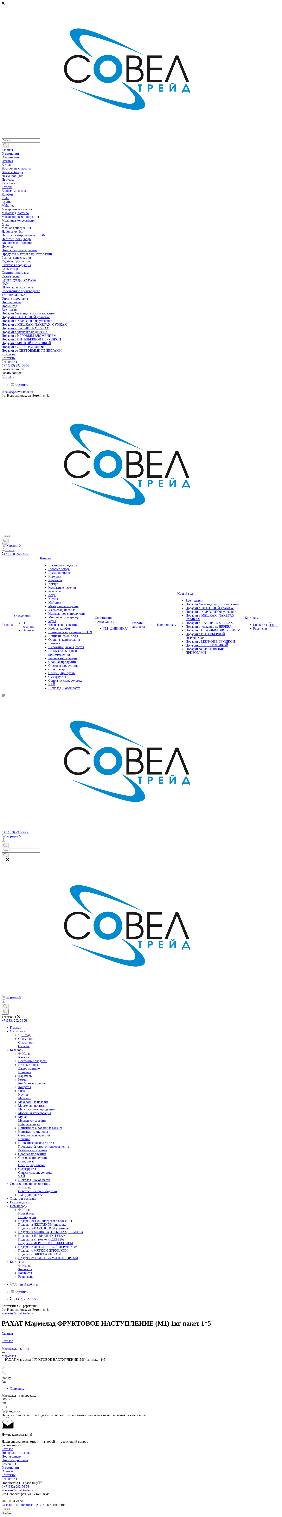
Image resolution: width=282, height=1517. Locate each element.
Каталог (24, 1057)
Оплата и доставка (15, 1460)
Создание (8, 1504)
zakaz (8, 392)
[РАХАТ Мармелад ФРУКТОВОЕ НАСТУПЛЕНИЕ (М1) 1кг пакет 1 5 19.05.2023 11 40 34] (7, 1374)
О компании (27, 1038)
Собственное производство (37, 1191)
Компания (9, 1464)
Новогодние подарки (17, 1452)
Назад (26, 1035)
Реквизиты (9, 1478)
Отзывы (7, 1471)
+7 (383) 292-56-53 (16, 365)
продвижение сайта (32, 1504)
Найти (7, 1513)
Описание (17, 1388)
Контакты (25, 1269)
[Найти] (5, 145)
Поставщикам (11, 1456)
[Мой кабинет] (3, 841)
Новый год (26, 1213)
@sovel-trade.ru (22, 392)
